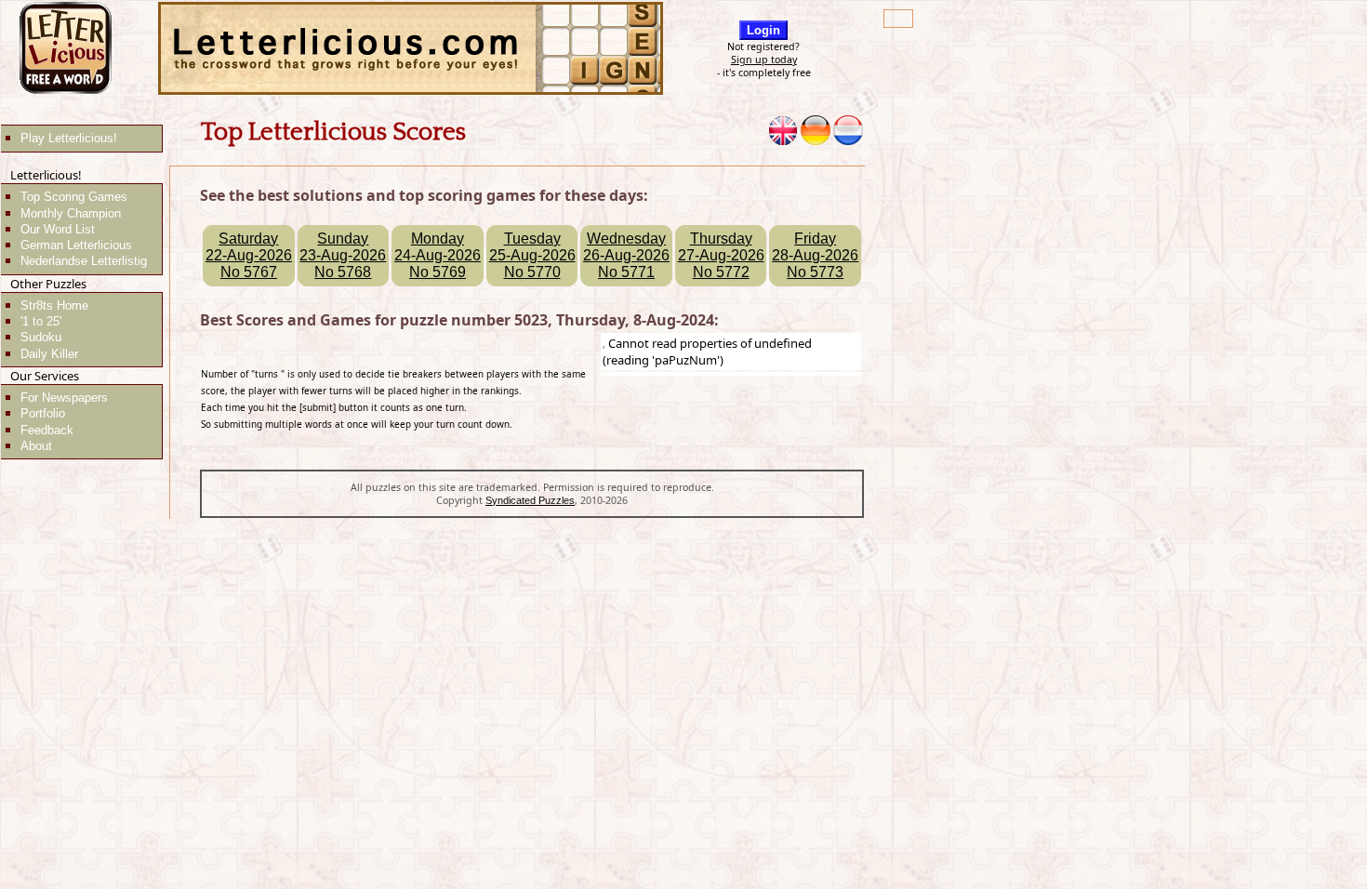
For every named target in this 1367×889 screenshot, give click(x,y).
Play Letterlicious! (68, 138)
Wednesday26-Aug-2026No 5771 (626, 255)
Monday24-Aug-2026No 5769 (437, 255)
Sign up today (764, 59)
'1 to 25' (40, 321)
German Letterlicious (76, 245)
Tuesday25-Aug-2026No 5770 (532, 255)
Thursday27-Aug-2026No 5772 (721, 255)
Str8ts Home (54, 305)
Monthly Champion (70, 213)
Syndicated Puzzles (530, 500)
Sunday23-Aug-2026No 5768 (342, 255)
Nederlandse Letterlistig (83, 261)
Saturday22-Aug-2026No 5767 (249, 255)
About (36, 446)
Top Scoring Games (73, 197)
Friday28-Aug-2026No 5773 (815, 255)
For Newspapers (64, 398)
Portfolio (42, 413)
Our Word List (57, 229)
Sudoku (40, 337)
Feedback (46, 430)
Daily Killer (49, 354)
